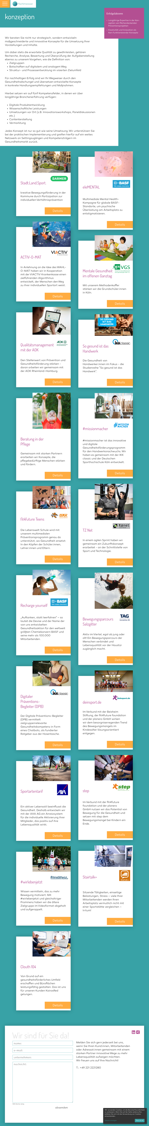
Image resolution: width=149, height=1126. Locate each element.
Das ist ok (139, 1120)
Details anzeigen (111, 1120)
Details (58, 211)
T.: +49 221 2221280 (88, 1068)
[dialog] (125, 1116)
